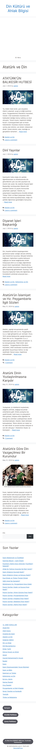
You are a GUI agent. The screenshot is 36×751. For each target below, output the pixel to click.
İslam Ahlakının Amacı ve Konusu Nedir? (17, 575)
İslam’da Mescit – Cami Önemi (13, 561)
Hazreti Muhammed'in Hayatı (13, 658)
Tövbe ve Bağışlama (10, 697)
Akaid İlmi (6, 628)
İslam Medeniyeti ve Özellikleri (13, 558)
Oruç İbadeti (7, 685)
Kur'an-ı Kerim (7, 679)
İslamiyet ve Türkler (9, 673)
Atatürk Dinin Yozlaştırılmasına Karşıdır (14, 376)
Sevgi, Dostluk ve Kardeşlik (12, 691)
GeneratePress (18, 748)
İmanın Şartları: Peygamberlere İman (15, 595)
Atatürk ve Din (10, 137)
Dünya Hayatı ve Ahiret (11, 652)
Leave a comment (11, 140)
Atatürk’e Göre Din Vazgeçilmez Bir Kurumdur (16, 452)
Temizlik (5, 694)
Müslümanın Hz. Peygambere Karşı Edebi (17, 584)
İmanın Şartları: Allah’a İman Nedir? (15, 605)
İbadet (5, 661)
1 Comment (9, 363)
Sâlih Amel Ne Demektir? (11, 581)
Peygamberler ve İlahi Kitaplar (13, 688)
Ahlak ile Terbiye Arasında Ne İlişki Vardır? (17, 569)
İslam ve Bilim (7, 670)
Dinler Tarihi (7, 649)
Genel (5, 655)
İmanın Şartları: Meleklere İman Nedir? (16, 601)
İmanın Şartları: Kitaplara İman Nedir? (16, 598)
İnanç (4, 664)
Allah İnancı (7, 631)
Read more (23, 132)
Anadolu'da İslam (9, 634)
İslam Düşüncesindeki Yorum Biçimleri (16, 667)
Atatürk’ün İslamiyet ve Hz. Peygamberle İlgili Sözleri (17, 298)
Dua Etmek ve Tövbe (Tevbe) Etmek (15, 578)
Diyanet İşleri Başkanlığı (12, 222)
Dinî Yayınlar (11, 150)
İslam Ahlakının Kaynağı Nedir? (13, 572)
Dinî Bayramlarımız (9, 646)
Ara (4, 533)
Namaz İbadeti (8, 682)
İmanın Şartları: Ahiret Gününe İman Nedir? (18, 592)
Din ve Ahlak (7, 643)
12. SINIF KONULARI (10, 625)
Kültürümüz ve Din (21, 282)
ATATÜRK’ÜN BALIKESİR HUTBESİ (17, 80)
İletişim (7, 708)
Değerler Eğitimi (8, 640)
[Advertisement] (18, 35)
